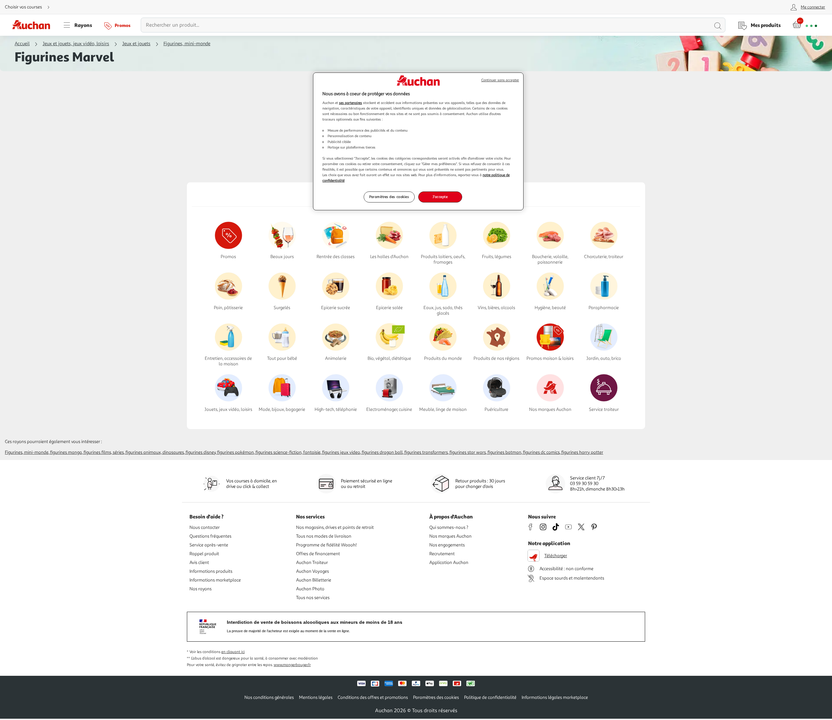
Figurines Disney (200, 452)
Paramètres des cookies (389, 196)
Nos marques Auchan (450, 536)
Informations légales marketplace (555, 697)
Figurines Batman (504, 452)
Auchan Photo (310, 589)
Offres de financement (318, 553)
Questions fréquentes (210, 536)
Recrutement (442, 553)
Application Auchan (448, 562)
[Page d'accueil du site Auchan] (33, 25)
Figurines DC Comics (541, 452)
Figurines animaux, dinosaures (154, 452)
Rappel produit (204, 553)
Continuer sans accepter (500, 80)
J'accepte (440, 196)
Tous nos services (313, 597)
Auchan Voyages (312, 571)
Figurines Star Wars (467, 452)
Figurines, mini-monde (186, 44)
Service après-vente (208, 545)
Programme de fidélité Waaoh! (326, 545)
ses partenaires (350, 102)
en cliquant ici (233, 651)
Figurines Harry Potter (582, 452)
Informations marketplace (215, 580)
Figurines (13, 452)
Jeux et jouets (136, 44)
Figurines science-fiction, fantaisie (287, 452)
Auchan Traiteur (312, 562)
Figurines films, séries (104, 452)
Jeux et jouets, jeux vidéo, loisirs (76, 44)
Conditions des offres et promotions (373, 697)
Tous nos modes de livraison (323, 536)
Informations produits (210, 571)
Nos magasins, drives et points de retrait (335, 527)
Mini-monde (36, 452)
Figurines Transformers (426, 452)
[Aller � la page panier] (804, 25)
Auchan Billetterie (313, 580)
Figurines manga (66, 452)
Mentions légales (315, 697)
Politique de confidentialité (490, 697)
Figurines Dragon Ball (382, 452)
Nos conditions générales (269, 697)
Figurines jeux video (341, 452)
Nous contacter (204, 527)
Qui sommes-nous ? (448, 527)
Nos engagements (447, 545)
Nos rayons (200, 589)
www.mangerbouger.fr (292, 664)
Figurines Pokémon (235, 452)
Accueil (22, 44)
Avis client (199, 562)
